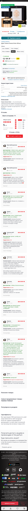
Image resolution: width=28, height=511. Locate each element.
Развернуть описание (6, 109)
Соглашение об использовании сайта (11, 457)
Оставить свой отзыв (15, 136)
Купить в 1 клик (23, 503)
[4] (7, 31)
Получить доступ (7, 447)
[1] (2, 31)
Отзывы (12, 31)
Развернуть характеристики (8, 96)
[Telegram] (7, 469)
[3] (5, 31)
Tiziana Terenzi (5, 41)
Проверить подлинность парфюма (16, 79)
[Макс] (20, 469)
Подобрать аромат (15, 38)
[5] (8, 31)
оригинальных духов (20, 455)
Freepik (17, 460)
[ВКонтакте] (14, 469)
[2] (4, 31)
